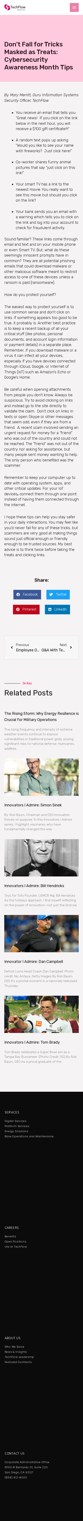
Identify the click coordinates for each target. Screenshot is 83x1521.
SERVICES (12, 1112)
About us (13, 1338)
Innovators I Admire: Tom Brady (32, 1042)
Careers (12, 1227)
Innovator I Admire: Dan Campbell (33, 961)
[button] (27, 594)
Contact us (15, 1453)
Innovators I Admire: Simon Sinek (33, 805)
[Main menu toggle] (74, 7)
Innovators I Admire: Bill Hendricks (34, 885)
